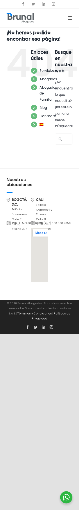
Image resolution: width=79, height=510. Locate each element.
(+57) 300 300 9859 (57, 223)
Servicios (47, 70)
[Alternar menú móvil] (70, 18)
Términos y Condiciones (34, 313)
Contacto (48, 115)
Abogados (48, 79)
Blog (43, 107)
